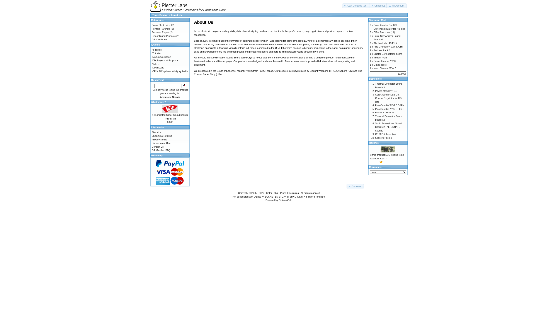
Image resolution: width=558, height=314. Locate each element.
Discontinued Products (164, 36)
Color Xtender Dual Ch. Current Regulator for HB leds (388, 98)
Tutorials (157, 53)
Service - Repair (160, 32)
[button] (356, 5)
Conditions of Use (161, 143)
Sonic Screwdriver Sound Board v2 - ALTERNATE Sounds (388, 127)
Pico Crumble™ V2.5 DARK (389, 105)
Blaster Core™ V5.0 (385, 112)
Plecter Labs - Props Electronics (282, 193)
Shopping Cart (377, 20)
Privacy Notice (159, 139)
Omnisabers (380, 64)
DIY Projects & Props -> (165, 60)
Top (154, 15)
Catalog (163, 15)
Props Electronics (161, 25)
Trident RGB (380, 57)
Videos (156, 64)
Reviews (374, 143)
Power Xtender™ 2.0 (385, 61)
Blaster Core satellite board (388, 54)
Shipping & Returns (162, 136)
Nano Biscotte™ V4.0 (385, 68)
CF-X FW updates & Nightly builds (170, 71)
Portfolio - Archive (161, 28)
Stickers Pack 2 (382, 50)
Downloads (158, 67)
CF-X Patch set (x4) (384, 32)
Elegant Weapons (319, 71)
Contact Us (158, 146)
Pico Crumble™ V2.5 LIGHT (388, 46)
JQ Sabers (341, 71)
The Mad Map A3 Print (385, 43)
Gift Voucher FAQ (161, 150)
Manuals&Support (161, 57)
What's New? (158, 102)
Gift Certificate (159, 39)
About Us (176, 15)
